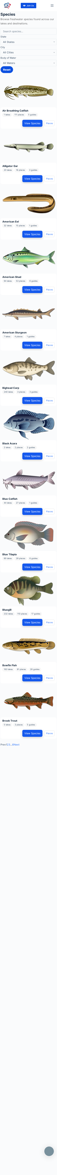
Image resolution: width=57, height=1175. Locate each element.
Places (49, 123)
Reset (6, 69)
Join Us (30, 5)
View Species (32, 123)
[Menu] (52, 5)
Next (16, 744)
